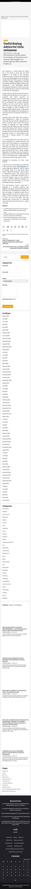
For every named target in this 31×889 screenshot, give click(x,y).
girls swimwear (12, 234)
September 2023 (6, 414)
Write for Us (5, 777)
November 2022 (6, 441)
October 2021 (5, 478)
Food (3, 525)
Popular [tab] (5, 605)
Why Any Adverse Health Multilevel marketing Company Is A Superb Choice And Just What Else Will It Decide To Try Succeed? (15, 722)
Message (4, 285)
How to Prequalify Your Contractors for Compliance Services (12, 241)
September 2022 (6, 447)
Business (4, 511)
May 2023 (4, 425)
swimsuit (18, 234)
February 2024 (6, 400)
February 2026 (6, 333)
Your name (5, 265)
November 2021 (6, 475)
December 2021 (6, 472)
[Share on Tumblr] (3, 230)
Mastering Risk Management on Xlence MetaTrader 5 (15, 813)
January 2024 (5, 402)
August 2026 (5, 316)
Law (3, 545)
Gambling (5, 528)
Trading (4, 592)
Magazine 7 (12, 886)
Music (3, 556)
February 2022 (6, 467)
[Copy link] (11, 230)
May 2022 (4, 458)
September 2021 (6, 481)
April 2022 (5, 461)
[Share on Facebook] (8, 226)
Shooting (4, 576)
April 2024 (5, 394)
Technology (5, 590)
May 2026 (4, 324)
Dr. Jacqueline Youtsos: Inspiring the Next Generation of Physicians (15, 817)
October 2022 (5, 444)
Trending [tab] (17, 605)
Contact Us (5, 771)
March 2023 (5, 430)
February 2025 (6, 366)
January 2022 (5, 469)
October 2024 (5, 377)
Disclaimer (5, 785)
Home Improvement (7, 542)
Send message (7, 306)
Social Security (6, 584)
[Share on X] (11, 226)
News (5, 40)
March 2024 (5, 397)
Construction (5, 514)
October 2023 (5, 411)
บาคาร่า (15, 832)
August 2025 (5, 349)
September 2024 (6, 380)
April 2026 (5, 327)
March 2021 (5, 497)
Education (5, 517)
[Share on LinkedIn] (15, 226)
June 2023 (5, 422)
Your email (5, 272)
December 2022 (6, 439)
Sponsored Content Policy (9, 791)
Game (3, 531)
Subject (4, 278)
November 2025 (6, 341)
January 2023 (5, 436)
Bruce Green (8, 53)
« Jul (15, 880)
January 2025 (5, 369)
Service (4, 573)
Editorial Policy (6, 787)
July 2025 (4, 352)
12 (11, 869)
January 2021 (5, 500)
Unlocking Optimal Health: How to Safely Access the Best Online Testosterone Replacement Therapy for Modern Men (15, 823)
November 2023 (6, 408)
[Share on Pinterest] (22, 226)
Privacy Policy (5, 781)
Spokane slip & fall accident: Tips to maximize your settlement (16, 246)
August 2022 (5, 450)
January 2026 (5, 335)
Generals (4, 537)
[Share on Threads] (7, 230)
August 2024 (5, 383)
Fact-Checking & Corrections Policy (11, 789)
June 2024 (5, 388)
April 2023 (5, 428)
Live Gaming (5, 550)
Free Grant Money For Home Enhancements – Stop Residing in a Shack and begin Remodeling (14, 629)
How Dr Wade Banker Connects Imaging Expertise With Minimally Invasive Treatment (15, 804)
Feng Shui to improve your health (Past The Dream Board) (14, 691)
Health (4, 539)
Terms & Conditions (7, 783)
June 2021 (5, 489)
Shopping (5, 578)
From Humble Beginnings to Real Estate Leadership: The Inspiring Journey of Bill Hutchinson (14, 219)
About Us (4, 775)
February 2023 (6, 433)
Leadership (5, 548)
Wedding (4, 598)
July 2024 (4, 386)
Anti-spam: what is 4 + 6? (9, 299)
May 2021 (4, 492)
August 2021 (5, 483)
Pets (3, 564)
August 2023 (5, 416)
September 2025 (6, 347)
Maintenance (5, 553)
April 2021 (5, 495)
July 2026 (4, 319)
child (6, 234)
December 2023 (6, 405)
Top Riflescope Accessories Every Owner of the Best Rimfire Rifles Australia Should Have (15, 210)
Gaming (4, 534)
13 (15, 869)
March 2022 (5, 464)
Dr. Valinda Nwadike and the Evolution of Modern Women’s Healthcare (15, 809)
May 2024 (4, 391)
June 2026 (5, 321)
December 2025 (6, 338)
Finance (4, 523)
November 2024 (6, 374)
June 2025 (5, 355)
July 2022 (4, 453)
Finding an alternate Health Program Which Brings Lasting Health (13, 660)
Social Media (5, 581)
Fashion (4, 520)
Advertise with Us (6, 779)
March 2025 (5, 363)
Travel (4, 595)
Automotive (5, 509)
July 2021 (4, 486)
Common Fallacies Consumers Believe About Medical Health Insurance (13, 752)
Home (3, 773)
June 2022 (5, 455)
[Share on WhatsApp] (18, 226)
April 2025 (5, 360)
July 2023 (4, 419)
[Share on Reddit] (26, 226)
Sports (4, 587)
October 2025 (5, 344)
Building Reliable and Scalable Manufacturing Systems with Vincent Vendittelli (16, 214)
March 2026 (5, 330)
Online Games (6, 562)
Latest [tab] (11, 605)
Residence (5, 570)
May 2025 (4, 358)
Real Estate (5, 567)
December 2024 (6, 372)
